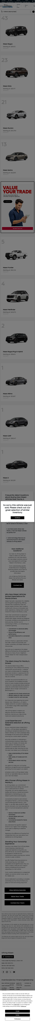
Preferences (17, 1019)
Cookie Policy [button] (17, 1004)
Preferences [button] (23, 1006)
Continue (17, 517)
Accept (17, 1011)
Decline (17, 1015)
